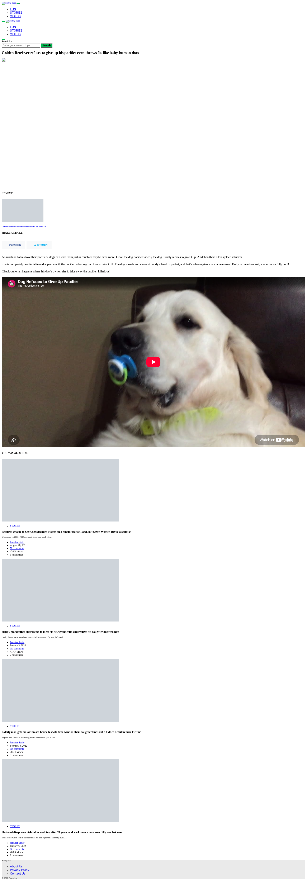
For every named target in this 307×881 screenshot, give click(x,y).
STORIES (16, 12)
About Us (16, 866)
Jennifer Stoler (17, 542)
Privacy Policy (19, 870)
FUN (13, 9)
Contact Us (17, 873)
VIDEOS (15, 16)
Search (47, 45)
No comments (17, 548)
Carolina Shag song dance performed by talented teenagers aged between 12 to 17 (25, 226)
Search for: (7, 41)
